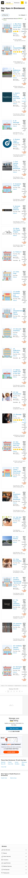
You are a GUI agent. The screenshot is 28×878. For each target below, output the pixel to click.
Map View (6, 15)
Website (15, 33)
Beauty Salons (21, 253)
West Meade (23, 764)
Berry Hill (3, 764)
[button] (26, 2)
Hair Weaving (21, 501)
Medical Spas (21, 298)
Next (22, 691)
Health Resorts (18, 685)
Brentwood (10, 685)
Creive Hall (3, 766)
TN (6, 685)
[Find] (22, 2)
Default (23, 15)
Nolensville (24, 762)
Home (2, 685)
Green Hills (10, 764)
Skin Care (20, 170)
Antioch (16, 762)
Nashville (3, 762)
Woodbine (17, 764)
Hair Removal (21, 73)
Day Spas (15, 29)
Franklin (10, 762)
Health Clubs (21, 144)
